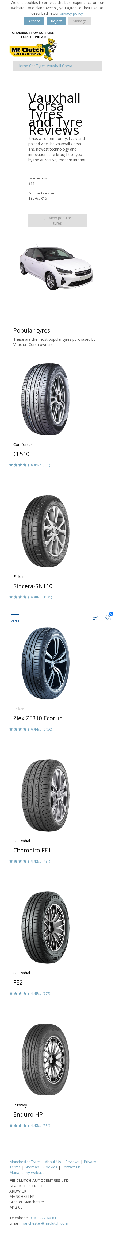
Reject (56, 21)
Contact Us (71, 1167)
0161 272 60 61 (43, 1217)
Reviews (72, 1161)
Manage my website (26, 1172)
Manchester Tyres (25, 1161)
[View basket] (95, 616)
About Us (53, 1161)
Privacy (90, 1161)
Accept (34, 21)
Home (22, 65)
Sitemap (32, 1167)
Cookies (50, 1167)
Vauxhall (54, 65)
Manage (79, 21)
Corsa (67, 65)
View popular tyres (59, 220)
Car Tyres (37, 65)
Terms (15, 1167)
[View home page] (33, 45)
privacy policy (71, 13)
